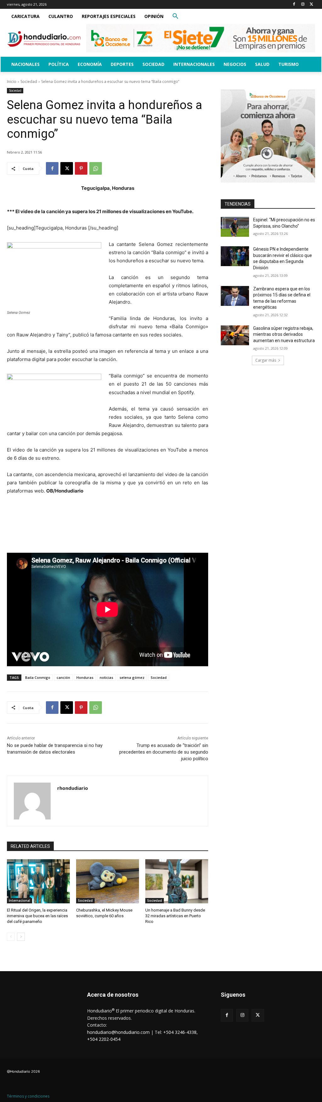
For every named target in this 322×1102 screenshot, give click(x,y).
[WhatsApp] (95, 168)
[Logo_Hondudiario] (44, 39)
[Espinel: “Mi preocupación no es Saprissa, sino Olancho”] (235, 227)
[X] (311, 4)
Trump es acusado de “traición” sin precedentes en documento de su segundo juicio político (163, 752)
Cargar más (265, 360)
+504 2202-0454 (103, 1039)
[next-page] (21, 937)
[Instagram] (302, 4)
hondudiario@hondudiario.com (118, 1032)
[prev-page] (11, 937)
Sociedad (28, 81)
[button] (175, 16)
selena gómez (131, 677)
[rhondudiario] (32, 801)
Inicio (11, 81)
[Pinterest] (81, 168)
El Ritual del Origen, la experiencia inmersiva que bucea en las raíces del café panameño (37, 916)
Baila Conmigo (37, 677)
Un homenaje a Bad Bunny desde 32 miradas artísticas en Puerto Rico (175, 916)
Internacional (19, 900)
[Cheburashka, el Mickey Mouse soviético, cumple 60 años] (107, 881)
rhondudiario (72, 788)
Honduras (84, 677)
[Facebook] (294, 4)
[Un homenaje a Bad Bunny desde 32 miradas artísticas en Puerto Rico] (176, 881)
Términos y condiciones (28, 1096)
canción (63, 677)
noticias (106, 677)
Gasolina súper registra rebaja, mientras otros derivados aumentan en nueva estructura (284, 334)
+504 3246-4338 (180, 1032)
